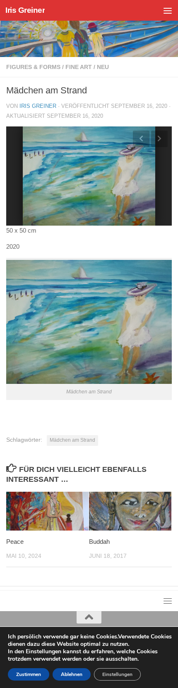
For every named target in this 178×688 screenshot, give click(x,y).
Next (159, 139)
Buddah (99, 541)
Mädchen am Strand (72, 440)
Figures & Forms (33, 67)
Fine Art (78, 67)
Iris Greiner (25, 10)
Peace (15, 541)
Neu (103, 67)
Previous (141, 139)
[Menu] (167, 10)
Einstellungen (117, 674)
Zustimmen (28, 674)
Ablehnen (71, 674)
